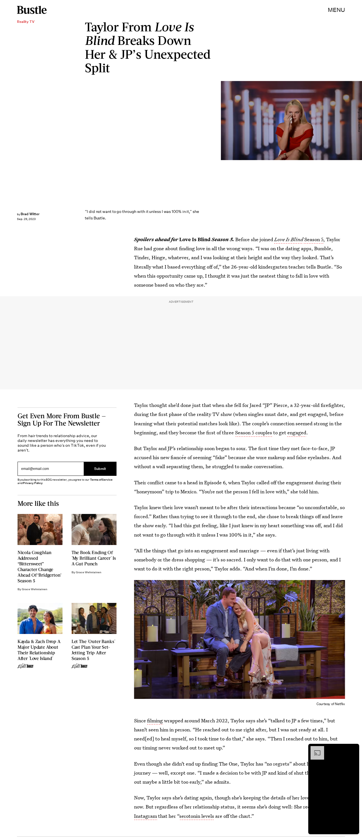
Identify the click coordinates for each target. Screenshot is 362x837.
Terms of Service (101, 479)
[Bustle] (32, 10)
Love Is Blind (288, 239)
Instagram (145, 816)
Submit (100, 469)
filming (155, 720)
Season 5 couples (253, 432)
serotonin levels (196, 816)
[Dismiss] (352, 749)
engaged (296, 432)
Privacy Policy (33, 483)
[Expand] (314, 749)
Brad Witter (30, 214)
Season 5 (313, 239)
